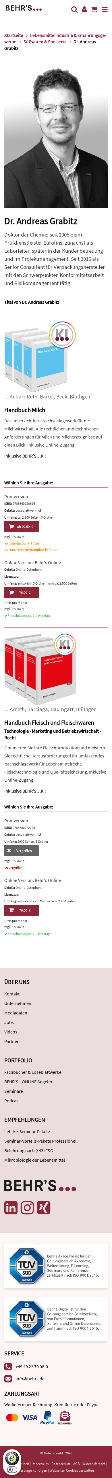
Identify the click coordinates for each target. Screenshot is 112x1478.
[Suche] (74, 9)
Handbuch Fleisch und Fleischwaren (49, 722)
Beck (61, 396)
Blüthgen (80, 396)
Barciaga (37, 709)
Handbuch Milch (24, 410)
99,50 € (25, 526)
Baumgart (62, 709)
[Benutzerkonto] (84, 9)
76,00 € (24, 592)
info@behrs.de (30, 1378)
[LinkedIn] (11, 1208)
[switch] (12, 1469)
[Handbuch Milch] (40, 356)
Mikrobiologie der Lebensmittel (34, 1160)
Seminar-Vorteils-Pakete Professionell (41, 1141)
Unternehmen (17, 1003)
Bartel (47, 396)
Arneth (17, 709)
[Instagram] (27, 1208)
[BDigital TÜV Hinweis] (56, 1265)
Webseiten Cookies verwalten (72, 1470)
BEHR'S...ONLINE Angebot (29, 1081)
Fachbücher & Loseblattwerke (32, 1072)
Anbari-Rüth (23, 396)
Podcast (12, 1100)
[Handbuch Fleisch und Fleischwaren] (40, 669)
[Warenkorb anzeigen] (94, 9)
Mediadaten (15, 1013)
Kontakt (12, 994)
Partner (11, 1041)
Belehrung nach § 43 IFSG (28, 1150)
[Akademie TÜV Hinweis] (56, 1317)
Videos (10, 1032)
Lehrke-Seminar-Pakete (27, 1131)
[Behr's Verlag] (24, 7)
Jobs (9, 1022)
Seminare (13, 1091)
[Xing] (43, 1208)
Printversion (16, 496)
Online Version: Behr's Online (32, 562)
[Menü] (105, 9)
